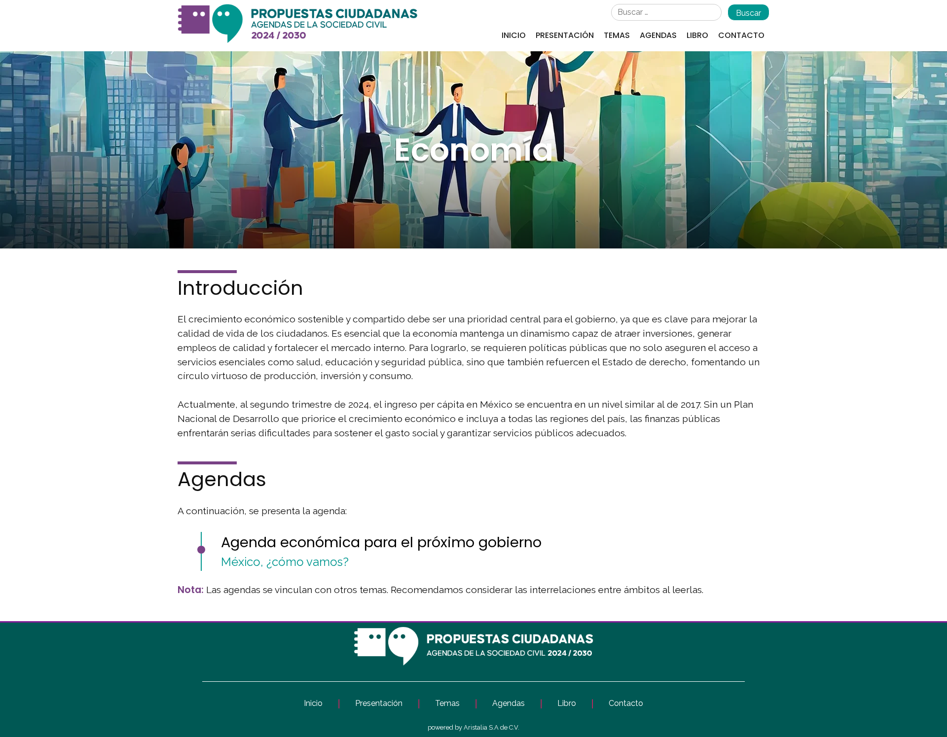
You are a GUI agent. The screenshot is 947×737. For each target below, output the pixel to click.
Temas (617, 35)
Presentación (565, 35)
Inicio (514, 35)
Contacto (741, 35)
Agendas (658, 35)
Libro (697, 35)
